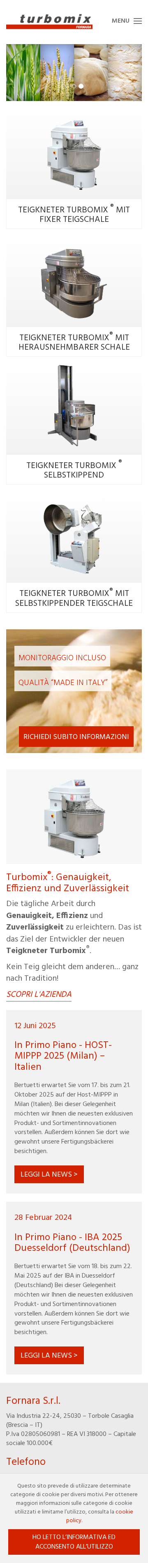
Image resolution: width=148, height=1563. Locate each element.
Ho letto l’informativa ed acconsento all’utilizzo (74, 1542)
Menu (121, 21)
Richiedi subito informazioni (76, 737)
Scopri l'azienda (39, 995)
